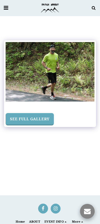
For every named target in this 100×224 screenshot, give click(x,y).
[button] (5, 7)
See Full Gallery (29, 118)
